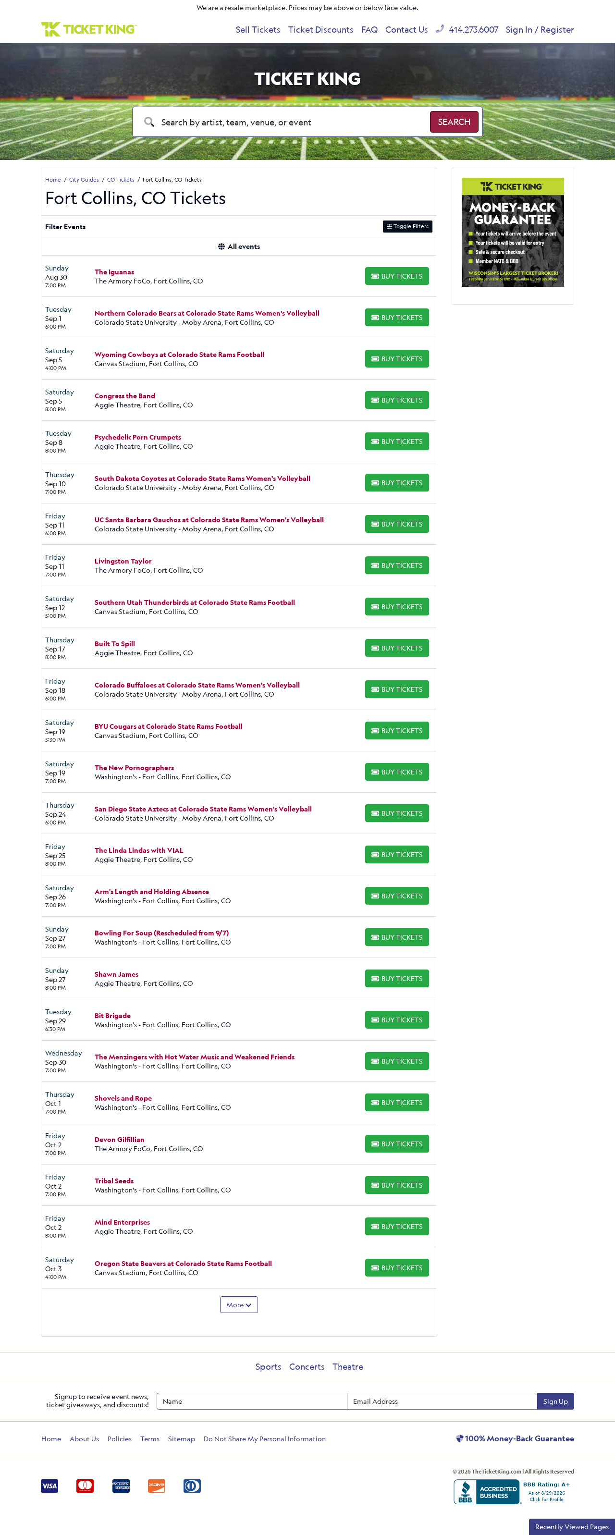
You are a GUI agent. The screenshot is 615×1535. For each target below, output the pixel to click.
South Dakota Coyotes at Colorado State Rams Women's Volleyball (202, 478)
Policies (120, 1438)
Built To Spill (115, 643)
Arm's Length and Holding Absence (152, 891)
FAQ (369, 29)
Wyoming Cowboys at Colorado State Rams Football (179, 354)
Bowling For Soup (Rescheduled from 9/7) (162, 932)
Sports (269, 1366)
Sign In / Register (540, 29)
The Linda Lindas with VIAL (139, 850)
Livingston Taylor (123, 560)
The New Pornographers (134, 767)
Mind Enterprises (122, 1222)
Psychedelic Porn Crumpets (138, 437)
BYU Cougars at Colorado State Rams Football (169, 726)
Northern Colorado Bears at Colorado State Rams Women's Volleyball (207, 313)
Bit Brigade (113, 1015)
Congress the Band (125, 395)
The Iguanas (114, 271)
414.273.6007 (472, 29)
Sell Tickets (258, 29)
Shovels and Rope (123, 1098)
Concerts (307, 1366)
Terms (150, 1438)
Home (51, 1438)
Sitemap (181, 1438)
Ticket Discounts (321, 29)
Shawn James (116, 974)
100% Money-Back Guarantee (519, 1438)
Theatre (347, 1366)
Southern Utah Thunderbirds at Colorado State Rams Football (195, 602)
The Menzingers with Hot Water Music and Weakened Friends (195, 1056)
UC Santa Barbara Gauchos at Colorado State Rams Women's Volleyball (209, 519)
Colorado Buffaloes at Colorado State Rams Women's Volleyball (197, 684)
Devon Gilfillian (120, 1139)
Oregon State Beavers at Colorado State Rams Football (183, 1263)
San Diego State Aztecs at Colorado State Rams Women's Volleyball (203, 808)
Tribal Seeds (114, 1180)
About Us (84, 1438)
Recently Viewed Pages (572, 1526)
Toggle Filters (410, 226)
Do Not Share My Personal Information (265, 1438)
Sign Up (555, 1401)
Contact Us (406, 29)
